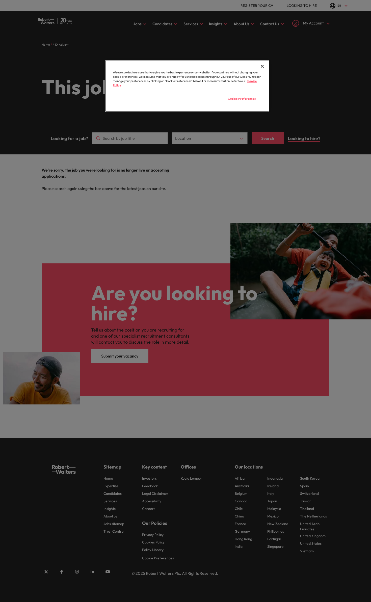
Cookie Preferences (242, 98)
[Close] (262, 66)
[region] (187, 86)
